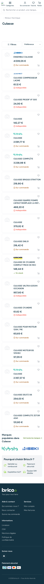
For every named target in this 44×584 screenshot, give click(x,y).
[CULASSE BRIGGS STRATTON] (22, 182)
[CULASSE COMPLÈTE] (22, 161)
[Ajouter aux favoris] (38, 52)
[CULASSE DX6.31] (22, 243)
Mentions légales (9, 533)
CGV (4, 529)
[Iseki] (30, 448)
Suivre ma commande (11, 514)
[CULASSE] (22, 120)
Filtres (13, 44)
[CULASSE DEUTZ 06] (22, 397)
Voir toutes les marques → (32, 438)
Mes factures (29, 510)
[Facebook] (4, 556)
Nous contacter (8, 510)
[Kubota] (10, 448)
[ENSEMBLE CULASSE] (22, 59)
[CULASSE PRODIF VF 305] (22, 101)
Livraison (5, 525)
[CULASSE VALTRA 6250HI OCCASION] (22, 288)
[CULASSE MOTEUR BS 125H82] (22, 354)
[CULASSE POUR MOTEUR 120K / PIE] (22, 330)
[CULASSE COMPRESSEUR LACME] (22, 80)
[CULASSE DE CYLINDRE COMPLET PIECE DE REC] (22, 266)
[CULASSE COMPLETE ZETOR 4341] (22, 419)
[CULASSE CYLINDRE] (22, 309)
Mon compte (29, 506)
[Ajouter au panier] (38, 65)
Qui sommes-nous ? (10, 506)
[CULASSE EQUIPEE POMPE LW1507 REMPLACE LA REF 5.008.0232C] (22, 203)
